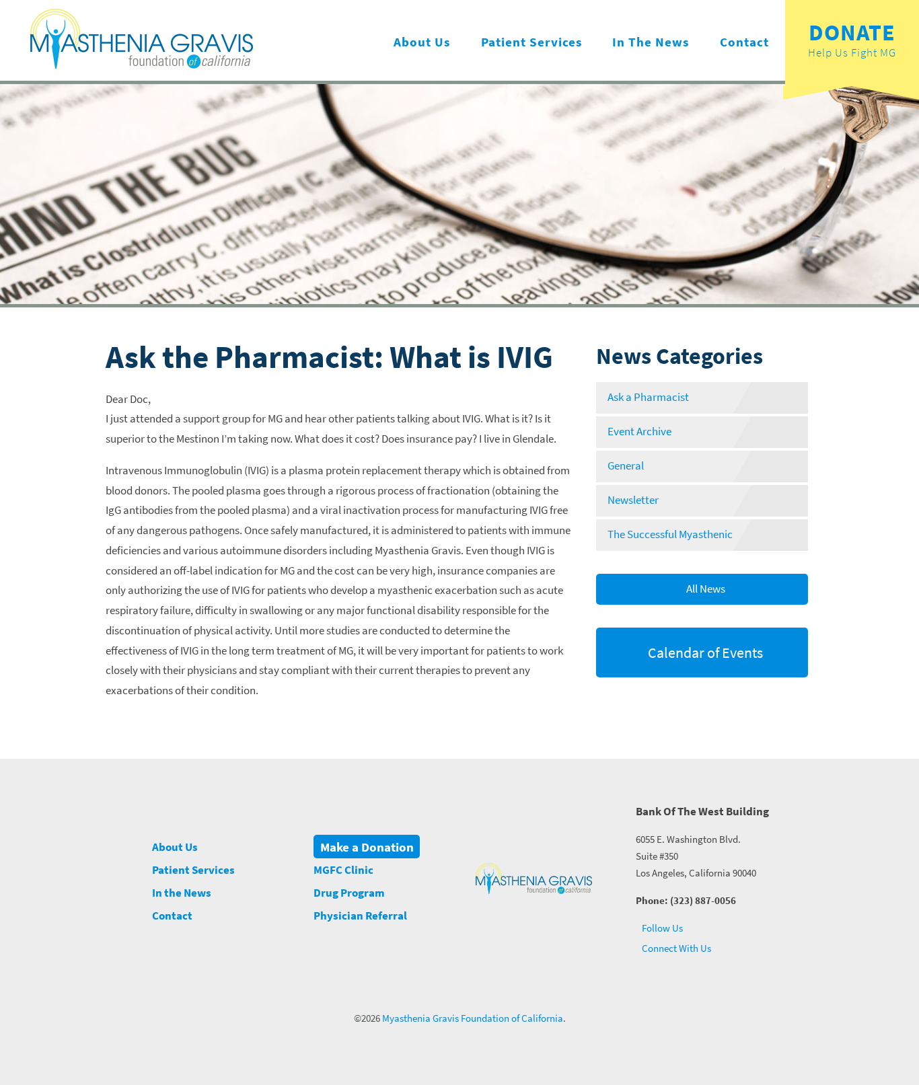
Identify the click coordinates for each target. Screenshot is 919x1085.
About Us (422, 41)
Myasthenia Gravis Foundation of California (472, 1018)
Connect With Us (675, 948)
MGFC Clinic (343, 870)
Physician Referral (360, 916)
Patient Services (531, 41)
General (626, 466)
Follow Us (661, 928)
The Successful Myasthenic (670, 534)
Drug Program (349, 893)
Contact (744, 41)
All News (704, 589)
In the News (650, 41)
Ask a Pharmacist (648, 397)
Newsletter (633, 500)
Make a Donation (367, 846)
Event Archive (639, 431)
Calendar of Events (704, 652)
